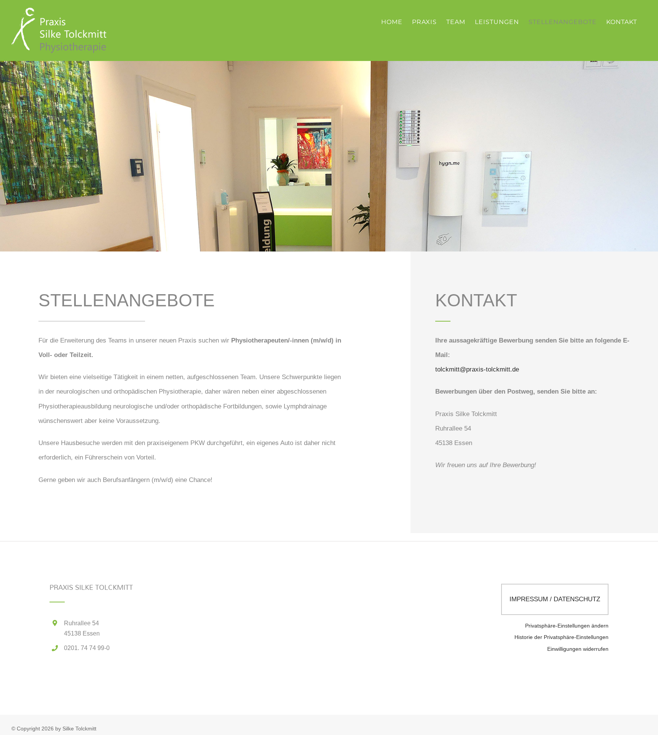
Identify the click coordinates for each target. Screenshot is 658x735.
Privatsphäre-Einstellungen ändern (566, 626)
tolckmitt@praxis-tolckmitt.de (477, 369)
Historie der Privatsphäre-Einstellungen (561, 637)
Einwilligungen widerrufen (577, 649)
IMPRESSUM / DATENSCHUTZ (554, 599)
